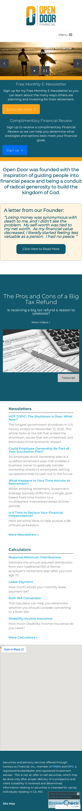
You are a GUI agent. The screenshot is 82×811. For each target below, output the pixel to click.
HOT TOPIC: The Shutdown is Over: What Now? (40, 418)
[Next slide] (77, 63)
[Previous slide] (4, 63)
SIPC (70, 766)
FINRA (57, 766)
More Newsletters (24, 534)
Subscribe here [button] (19, 109)
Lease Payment (21, 582)
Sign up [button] (12, 150)
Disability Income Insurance (30, 618)
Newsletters (20, 408)
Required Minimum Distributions (35, 557)
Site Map (9, 803)
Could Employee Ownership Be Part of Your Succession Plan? (39, 450)
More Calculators (23, 637)
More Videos (41, 322)
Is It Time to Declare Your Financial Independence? (36, 514)
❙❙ (45, 70)
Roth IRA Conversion (25, 598)
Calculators (20, 549)
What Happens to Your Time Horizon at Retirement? (39, 482)
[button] (65, 34)
